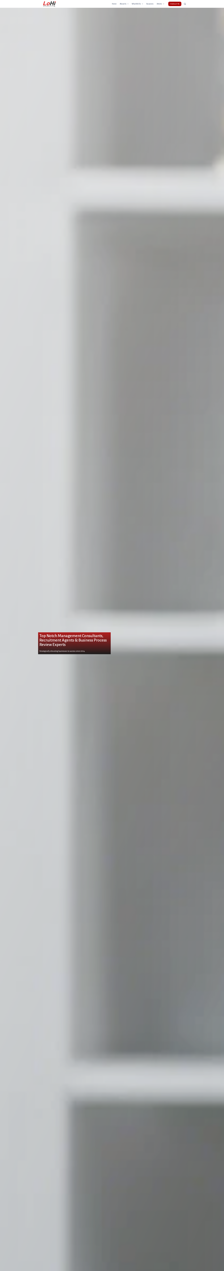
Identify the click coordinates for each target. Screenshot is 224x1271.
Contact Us (174, 4)
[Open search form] (185, 4)
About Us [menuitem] (123, 4)
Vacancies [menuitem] (149, 4)
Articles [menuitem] (159, 4)
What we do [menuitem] (136, 4)
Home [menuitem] (114, 4)
